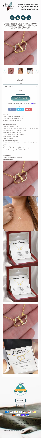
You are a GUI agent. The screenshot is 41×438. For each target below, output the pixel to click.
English (19, 400)
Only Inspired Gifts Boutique (20, 430)
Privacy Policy (14, 423)
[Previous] (4, 71)
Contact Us (32, 421)
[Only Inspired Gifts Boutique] (9, 7)
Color (20, 83)
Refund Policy (22, 421)
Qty (20, 90)
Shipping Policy (10, 421)
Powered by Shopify (20, 432)
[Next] (36, 71)
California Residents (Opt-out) (20, 425)
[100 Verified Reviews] (20, 397)
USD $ (20, 406)
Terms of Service (26, 423)
